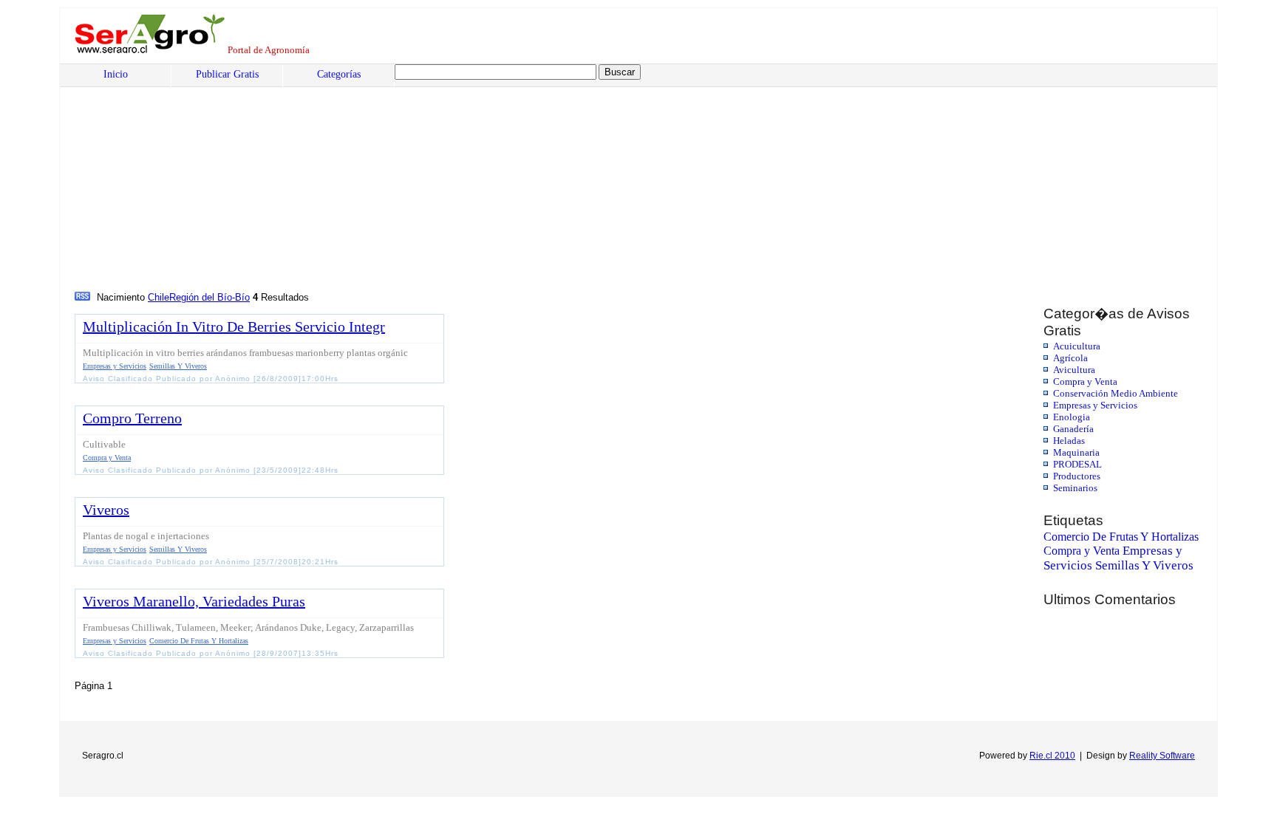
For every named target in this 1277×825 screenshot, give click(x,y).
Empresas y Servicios (1095, 405)
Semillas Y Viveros (1144, 565)
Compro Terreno (132, 418)
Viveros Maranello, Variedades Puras (194, 601)
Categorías (339, 74)
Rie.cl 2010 (1052, 755)
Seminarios (1075, 487)
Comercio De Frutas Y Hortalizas (1121, 536)
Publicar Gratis (227, 74)
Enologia (1071, 416)
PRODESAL (1077, 464)
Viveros (106, 509)
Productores (1076, 476)
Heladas (1069, 440)
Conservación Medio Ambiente (1115, 393)
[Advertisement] (522, 178)
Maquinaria (1076, 452)
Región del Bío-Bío (209, 297)
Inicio (115, 74)
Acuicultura (1076, 346)
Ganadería (1073, 428)
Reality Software (1162, 755)
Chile (158, 297)
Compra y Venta (1085, 381)
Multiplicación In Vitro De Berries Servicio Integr (234, 326)
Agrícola (1070, 357)
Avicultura (1074, 369)
